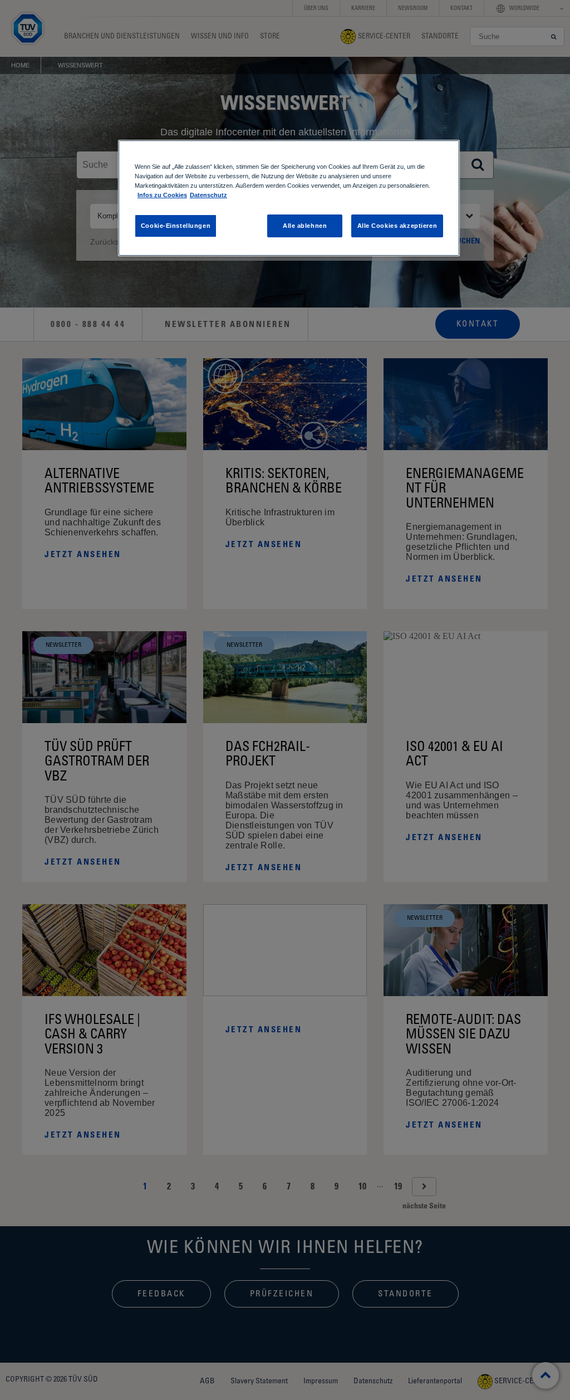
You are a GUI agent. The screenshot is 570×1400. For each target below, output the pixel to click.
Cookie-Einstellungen (175, 225)
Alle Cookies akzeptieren (397, 225)
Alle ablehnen (305, 225)
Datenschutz (208, 195)
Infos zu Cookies (162, 195)
